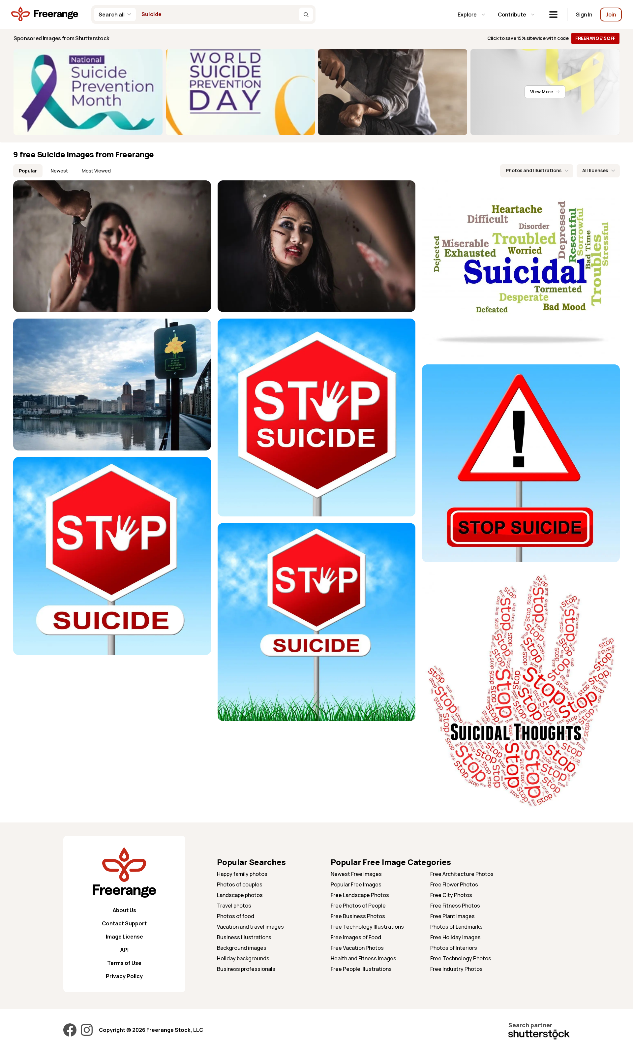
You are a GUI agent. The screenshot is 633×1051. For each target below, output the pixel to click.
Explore (467, 14)
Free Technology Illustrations (367, 926)
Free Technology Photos (460, 958)
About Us (124, 910)
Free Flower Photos (454, 884)
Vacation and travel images (250, 926)
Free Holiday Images (455, 937)
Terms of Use (124, 963)
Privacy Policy (124, 976)
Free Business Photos (358, 916)
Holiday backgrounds (243, 958)
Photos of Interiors (453, 947)
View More (541, 91)
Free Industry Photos (456, 969)
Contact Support (124, 923)
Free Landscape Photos (360, 895)
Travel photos (234, 905)
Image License (124, 936)
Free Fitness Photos (455, 905)
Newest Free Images (356, 874)
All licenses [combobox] (595, 170)
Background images (241, 947)
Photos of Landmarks (456, 926)
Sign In (584, 14)
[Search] (306, 14)
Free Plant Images (452, 916)
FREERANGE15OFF (595, 38)
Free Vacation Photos (357, 947)
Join (611, 14)
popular (28, 171)
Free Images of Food (356, 937)
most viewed (96, 171)
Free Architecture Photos (462, 874)
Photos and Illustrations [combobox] (533, 170)
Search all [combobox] (112, 14)
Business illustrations (244, 937)
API (124, 949)
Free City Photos (451, 895)
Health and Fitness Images (363, 958)
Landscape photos (240, 895)
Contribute (512, 14)
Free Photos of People (358, 905)
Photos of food (235, 916)
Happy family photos (242, 874)
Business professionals (246, 969)
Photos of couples (239, 884)
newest (59, 171)
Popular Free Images (356, 884)
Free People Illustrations (361, 969)
